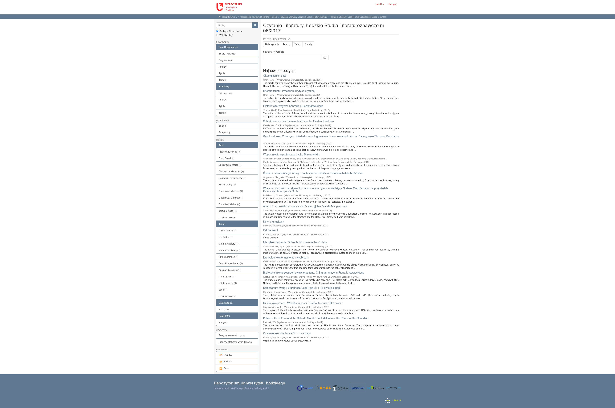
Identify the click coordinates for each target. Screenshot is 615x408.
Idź (324, 57)
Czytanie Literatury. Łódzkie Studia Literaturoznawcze (304, 16)
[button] (380, 4)
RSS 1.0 (228, 354)
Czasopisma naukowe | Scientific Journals (258, 16)
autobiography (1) (228, 283)
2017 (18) (224, 309)
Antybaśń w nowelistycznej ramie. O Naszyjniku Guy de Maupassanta (305, 206)
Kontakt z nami (221, 388)
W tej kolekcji (226, 35)
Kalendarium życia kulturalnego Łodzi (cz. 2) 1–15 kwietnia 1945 (301, 288)
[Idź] (255, 25)
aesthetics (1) (226, 237)
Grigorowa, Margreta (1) (231, 197)
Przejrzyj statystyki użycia (231, 335)
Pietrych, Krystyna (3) (230, 151)
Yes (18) (223, 322)
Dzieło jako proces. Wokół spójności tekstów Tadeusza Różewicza (303, 303)
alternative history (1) (229, 250)
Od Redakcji (270, 230)
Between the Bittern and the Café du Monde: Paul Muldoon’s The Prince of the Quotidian (315, 318)
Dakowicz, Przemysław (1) (232, 177)
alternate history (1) (229, 243)
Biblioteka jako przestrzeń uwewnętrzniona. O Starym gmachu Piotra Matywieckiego (313, 272)
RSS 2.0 (228, 361)
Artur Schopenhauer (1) (231, 263)
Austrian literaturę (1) (229, 269)
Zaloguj (222, 125)
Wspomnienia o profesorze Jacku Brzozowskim (291, 154)
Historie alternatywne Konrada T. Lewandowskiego (293, 106)
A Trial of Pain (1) (227, 230)
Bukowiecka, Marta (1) (230, 164)
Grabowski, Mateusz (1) (231, 191)
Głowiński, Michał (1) (229, 204)
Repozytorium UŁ (229, 16)
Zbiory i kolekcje (227, 53)
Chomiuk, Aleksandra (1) (231, 171)
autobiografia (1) (227, 276)
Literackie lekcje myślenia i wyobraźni (286, 257)
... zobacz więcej (227, 217)
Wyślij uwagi (237, 388)
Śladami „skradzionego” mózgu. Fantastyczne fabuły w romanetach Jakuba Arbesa (312, 173)
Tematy (222, 79)
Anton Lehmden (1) (228, 256)
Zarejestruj (224, 132)
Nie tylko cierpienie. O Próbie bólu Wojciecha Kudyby (295, 242)
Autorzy (222, 66)
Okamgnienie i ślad (274, 75)
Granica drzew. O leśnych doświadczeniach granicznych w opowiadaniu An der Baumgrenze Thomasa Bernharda (331, 136)
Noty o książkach (273, 221)
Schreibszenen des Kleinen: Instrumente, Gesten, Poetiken (298, 121)
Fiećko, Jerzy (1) (227, 184)
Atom (226, 368)
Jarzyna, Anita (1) (228, 210)
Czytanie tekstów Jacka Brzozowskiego (287, 333)
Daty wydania (225, 60)
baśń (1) (223, 289)
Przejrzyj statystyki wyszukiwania (235, 341)
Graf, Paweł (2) (226, 158)
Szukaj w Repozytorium (231, 31)
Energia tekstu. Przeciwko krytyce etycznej (289, 91)
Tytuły (222, 73)
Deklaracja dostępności (257, 388)
